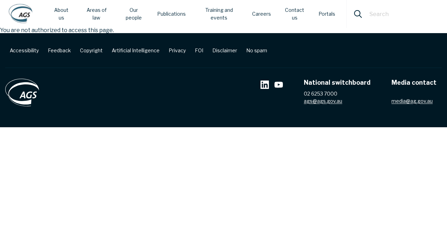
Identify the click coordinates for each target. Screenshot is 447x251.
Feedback (59, 50)
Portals (326, 14)
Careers (261, 14)
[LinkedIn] (265, 86)
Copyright (91, 50)
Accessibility (24, 50)
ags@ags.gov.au (323, 101)
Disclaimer (224, 50)
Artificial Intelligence (136, 50)
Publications (171, 14)
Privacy (177, 50)
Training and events (219, 14)
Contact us (294, 14)
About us (61, 14)
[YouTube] (278, 86)
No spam (256, 50)
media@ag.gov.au (412, 101)
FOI (199, 50)
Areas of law (97, 14)
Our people (134, 14)
